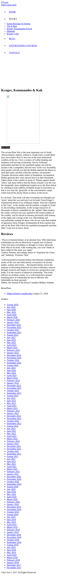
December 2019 (14, 507)
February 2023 (13, 411)
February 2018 (13, 560)
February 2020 (13, 502)
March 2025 (12, 347)
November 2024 (14, 358)
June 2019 (11, 519)
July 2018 (11, 547)
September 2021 (14, 454)
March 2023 (12, 408)
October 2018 (13, 540)
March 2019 (12, 527)
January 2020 (13, 504)
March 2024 (12, 378)
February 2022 (13, 441)
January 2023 (13, 413)
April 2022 (11, 436)
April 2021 (11, 466)
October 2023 (13, 390)
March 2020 (12, 499)
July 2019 (11, 517)
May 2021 (11, 464)
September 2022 (14, 423)
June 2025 (11, 340)
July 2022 (11, 428)
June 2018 (11, 550)
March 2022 (12, 438)
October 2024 (13, 360)
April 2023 (11, 406)
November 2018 (14, 537)
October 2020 (13, 481)
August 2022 (12, 426)
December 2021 (14, 446)
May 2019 (11, 522)
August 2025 (12, 335)
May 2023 (11, 403)
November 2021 (14, 449)
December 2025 (14, 325)
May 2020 (11, 494)
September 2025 (14, 332)
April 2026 (11, 315)
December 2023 (14, 385)
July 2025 (11, 337)
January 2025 (13, 353)
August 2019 (12, 514)
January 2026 (13, 322)
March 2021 (12, 469)
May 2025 (11, 342)
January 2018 (13, 562)
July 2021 (11, 459)
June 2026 (11, 310)
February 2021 (13, 471)
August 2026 (12, 304)
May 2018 (11, 552)
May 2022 (11, 433)
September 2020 (14, 484)
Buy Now (5, 147)
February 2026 (13, 320)
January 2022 (13, 444)
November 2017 (14, 567)
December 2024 (14, 355)
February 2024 (13, 380)
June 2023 (11, 401)
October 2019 (13, 512)
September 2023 (14, 393)
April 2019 (11, 524)
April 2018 (11, 555)
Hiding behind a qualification (20, 293)
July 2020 (11, 489)
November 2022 (14, 418)
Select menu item (8, 5)
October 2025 (13, 330)
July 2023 (11, 398)
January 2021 (13, 474)
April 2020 (11, 497)
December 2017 (14, 565)
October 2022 (13, 421)
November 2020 (14, 479)
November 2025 (14, 327)
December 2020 (14, 476)
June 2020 (11, 492)
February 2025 (13, 350)
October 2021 (13, 451)
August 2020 (12, 487)
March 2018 (12, 557)
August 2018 (12, 545)
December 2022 (14, 416)
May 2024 (11, 373)
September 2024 (14, 363)
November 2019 (14, 509)
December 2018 (14, 535)
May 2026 (11, 312)
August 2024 (12, 365)
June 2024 (11, 370)
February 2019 (13, 530)
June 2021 (11, 461)
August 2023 (12, 395)
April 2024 (11, 375)
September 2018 (14, 542)
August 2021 (12, 456)
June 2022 (11, 431)
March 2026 (12, 317)
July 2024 (11, 368)
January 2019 (13, 532)
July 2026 (11, 307)
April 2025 (11, 345)
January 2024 (13, 383)
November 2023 (14, 388)
